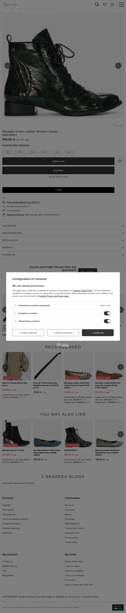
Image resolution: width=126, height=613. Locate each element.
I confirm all (97, 332)
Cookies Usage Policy (83, 290)
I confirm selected (28, 332)
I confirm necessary (63, 332)
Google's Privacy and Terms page (54, 296)
